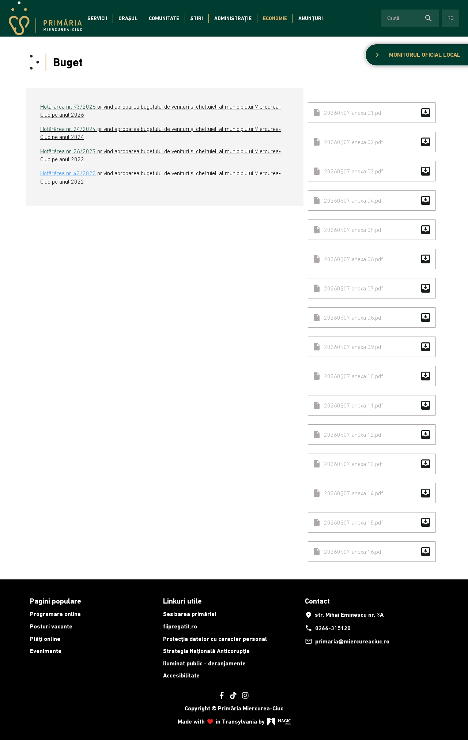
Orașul (127, 18)
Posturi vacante (51, 626)
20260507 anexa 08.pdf (371, 317)
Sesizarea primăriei (189, 614)
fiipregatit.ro (180, 626)
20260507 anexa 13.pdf (371, 464)
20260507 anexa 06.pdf (371, 259)
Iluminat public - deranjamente (204, 663)
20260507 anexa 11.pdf (371, 405)
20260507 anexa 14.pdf (371, 493)
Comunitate (164, 18)
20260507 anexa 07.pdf (371, 288)
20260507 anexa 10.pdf (371, 376)
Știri (196, 18)
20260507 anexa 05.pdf (371, 230)
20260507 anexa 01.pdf (371, 113)
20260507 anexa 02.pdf (371, 142)
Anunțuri (310, 18)
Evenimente (45, 650)
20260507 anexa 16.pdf (371, 551)
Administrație (233, 18)
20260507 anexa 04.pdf (371, 200)
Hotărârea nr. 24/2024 (68, 128)
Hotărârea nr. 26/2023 (68, 151)
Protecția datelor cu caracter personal (215, 638)
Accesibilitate (181, 675)
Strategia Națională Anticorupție (206, 650)
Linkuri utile (182, 601)
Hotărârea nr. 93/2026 (68, 106)
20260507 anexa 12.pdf (371, 434)
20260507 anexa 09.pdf (371, 347)
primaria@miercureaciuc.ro (347, 641)
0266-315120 (328, 628)
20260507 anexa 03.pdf (371, 171)
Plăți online (45, 638)
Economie (275, 18)
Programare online (55, 614)
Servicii (97, 18)
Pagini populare (55, 601)
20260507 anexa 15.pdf (371, 522)
